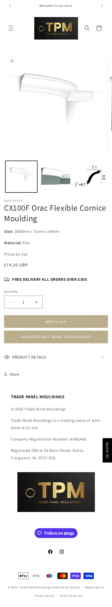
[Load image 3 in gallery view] (90, 176)
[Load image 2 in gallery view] (56, 176)
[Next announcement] (102, 6)
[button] (11, 28)
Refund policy (94, 587)
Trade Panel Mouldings (35, 587)
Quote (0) (107, 450)
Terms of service (71, 596)
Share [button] (15, 374)
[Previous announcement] (10, 6)
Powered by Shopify (66, 587)
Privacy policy (45, 596)
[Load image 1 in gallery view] (21, 176)
